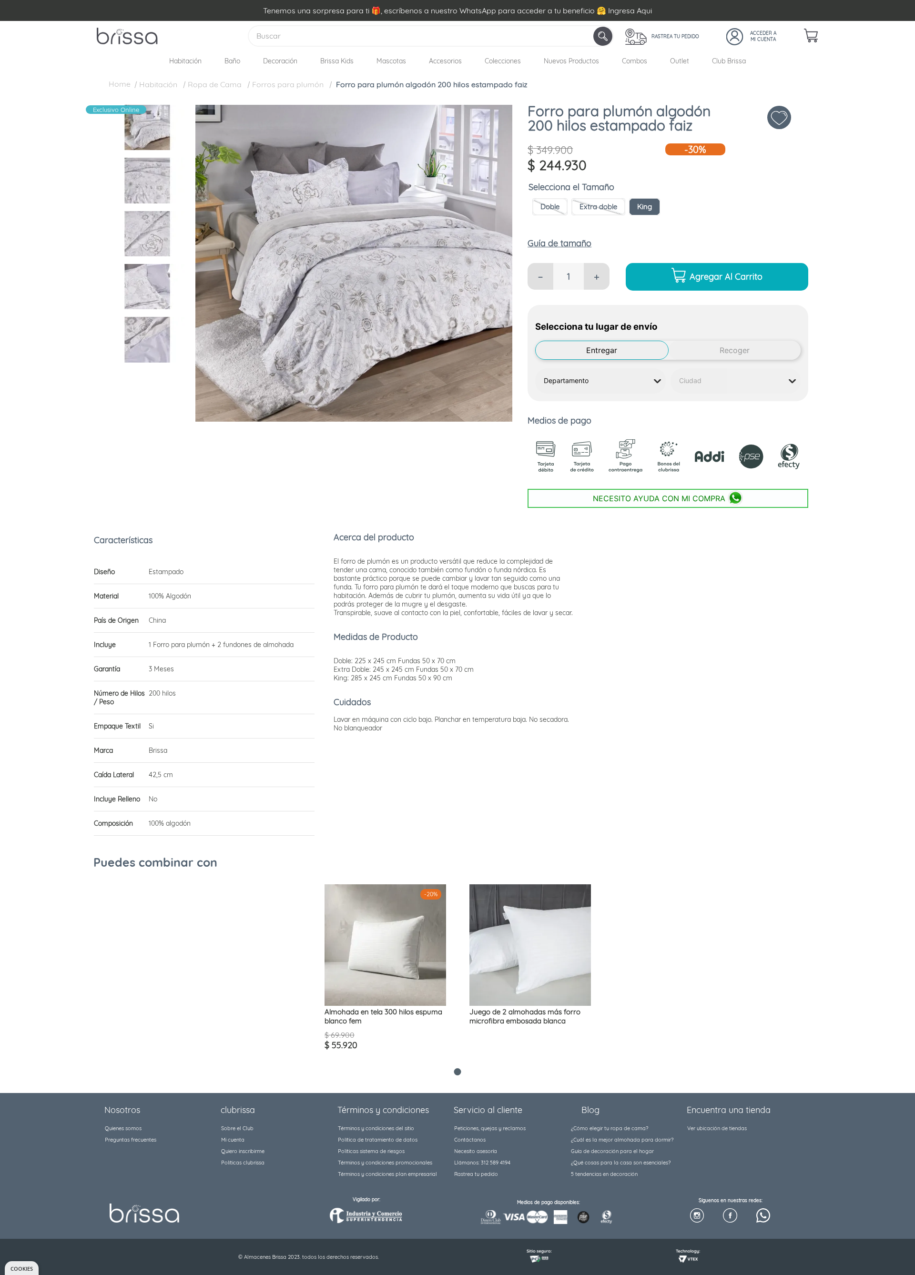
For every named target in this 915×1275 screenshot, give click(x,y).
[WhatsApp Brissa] (763, 1216)
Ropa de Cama (215, 84)
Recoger (735, 350)
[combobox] (431, 36)
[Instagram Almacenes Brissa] (697, 1216)
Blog (590, 1109)
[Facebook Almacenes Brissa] (729, 1216)
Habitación (158, 84)
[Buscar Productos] (604, 36)
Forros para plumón (288, 84)
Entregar (601, 350)
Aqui (644, 10)
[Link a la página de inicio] (119, 85)
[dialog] (22, 1268)
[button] (550, 206)
